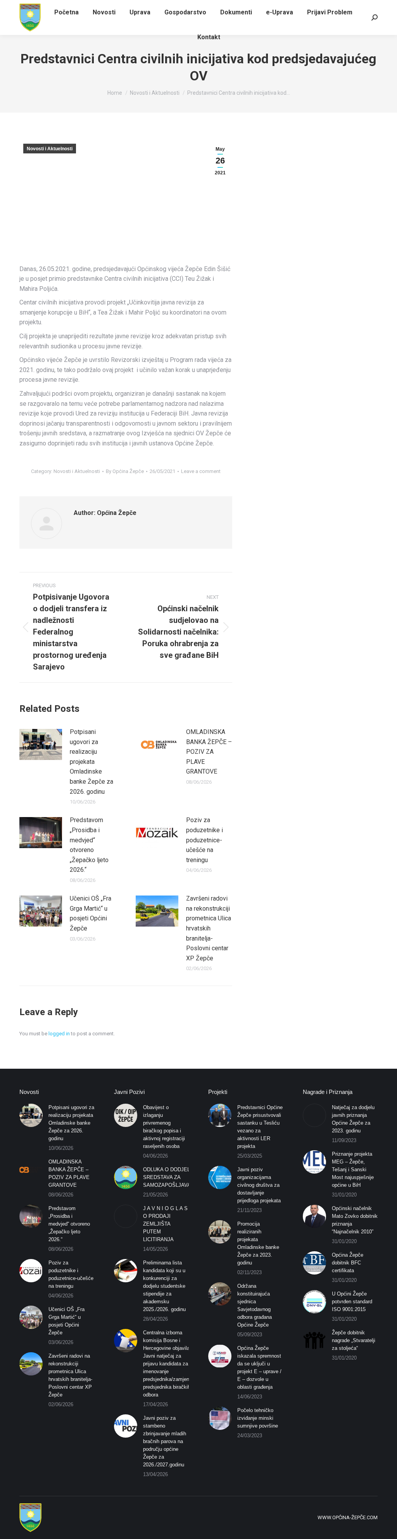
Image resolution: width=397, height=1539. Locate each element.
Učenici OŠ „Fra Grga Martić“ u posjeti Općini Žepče (90, 913)
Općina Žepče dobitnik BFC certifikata (347, 1262)
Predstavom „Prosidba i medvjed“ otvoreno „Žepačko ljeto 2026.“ (89, 844)
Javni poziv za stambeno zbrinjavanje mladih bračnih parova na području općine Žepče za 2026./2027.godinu (164, 1441)
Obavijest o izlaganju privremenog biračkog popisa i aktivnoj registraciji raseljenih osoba (164, 1126)
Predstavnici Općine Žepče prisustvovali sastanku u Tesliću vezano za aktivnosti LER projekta (260, 1126)
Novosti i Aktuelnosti (49, 148)
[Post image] (40, 744)
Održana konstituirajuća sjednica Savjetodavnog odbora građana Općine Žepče (254, 1305)
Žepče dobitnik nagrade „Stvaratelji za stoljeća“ (353, 1340)
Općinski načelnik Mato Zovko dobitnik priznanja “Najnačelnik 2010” (355, 1220)
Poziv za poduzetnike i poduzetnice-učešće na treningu (204, 839)
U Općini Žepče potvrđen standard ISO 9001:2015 (352, 1301)
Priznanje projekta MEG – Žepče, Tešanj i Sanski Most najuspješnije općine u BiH (353, 1169)
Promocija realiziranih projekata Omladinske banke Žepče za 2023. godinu (258, 1243)
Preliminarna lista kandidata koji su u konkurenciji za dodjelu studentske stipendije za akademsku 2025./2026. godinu (164, 1286)
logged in (59, 1033)
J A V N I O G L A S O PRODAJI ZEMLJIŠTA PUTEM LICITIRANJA (165, 1223)
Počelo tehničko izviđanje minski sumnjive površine (257, 1418)
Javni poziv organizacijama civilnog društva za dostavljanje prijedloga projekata (259, 1185)
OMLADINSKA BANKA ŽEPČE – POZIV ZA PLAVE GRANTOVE (209, 751)
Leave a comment (201, 471)
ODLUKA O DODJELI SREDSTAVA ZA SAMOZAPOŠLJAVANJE (171, 1177)
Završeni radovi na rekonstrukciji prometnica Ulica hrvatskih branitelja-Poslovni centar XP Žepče (208, 928)
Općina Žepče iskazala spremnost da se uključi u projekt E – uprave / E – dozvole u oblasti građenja (259, 1367)
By (125, 471)
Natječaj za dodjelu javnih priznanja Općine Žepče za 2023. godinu (353, 1119)
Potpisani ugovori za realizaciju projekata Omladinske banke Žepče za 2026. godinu (91, 761)
